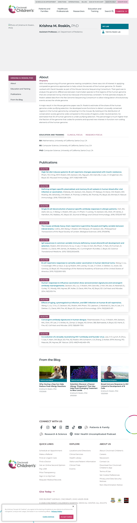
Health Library (75, 458)
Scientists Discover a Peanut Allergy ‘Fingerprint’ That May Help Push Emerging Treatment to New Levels (83, 387)
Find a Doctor (45, 462)
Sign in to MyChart (96, 2)
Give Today (45, 491)
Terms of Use (105, 471)
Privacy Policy (56, 511)
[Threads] (61, 427)
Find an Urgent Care (48, 458)
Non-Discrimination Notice (111, 485)
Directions (62, 2)
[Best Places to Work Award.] (119, 503)
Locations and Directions (80, 451)
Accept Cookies (66, 517)
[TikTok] (73, 427)
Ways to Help (111, 2)
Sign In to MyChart (47, 476)
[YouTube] (80, 427)
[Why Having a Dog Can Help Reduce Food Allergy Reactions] (53, 372)
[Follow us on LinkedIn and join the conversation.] (67, 427)
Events (72, 469)
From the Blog (17, 100)
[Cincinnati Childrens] (22, 464)
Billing (84, 2)
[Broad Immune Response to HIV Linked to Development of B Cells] (115, 372)
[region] (39, 512)
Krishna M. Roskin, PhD (22, 78)
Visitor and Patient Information (82, 462)
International (74, 2)
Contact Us (104, 462)
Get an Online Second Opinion (52, 465)
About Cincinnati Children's (111, 451)
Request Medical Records (50, 480)
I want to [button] (120, 11)
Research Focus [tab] (94, 135)
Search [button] (108, 11)
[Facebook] (41, 427)
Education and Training (20, 89)
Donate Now (122, 2)
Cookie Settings (48, 517)
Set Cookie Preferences (110, 475)
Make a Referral (45, 454)
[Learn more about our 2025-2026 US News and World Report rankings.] (113, 503)
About (13, 83)
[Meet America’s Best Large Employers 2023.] (126, 503)
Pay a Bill (43, 469)
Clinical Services (76, 454)
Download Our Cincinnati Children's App (110, 466)
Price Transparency (47, 472)
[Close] (73, 506)
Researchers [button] (78, 11)
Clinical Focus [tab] (74, 135)
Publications (16, 94)
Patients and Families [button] (44, 10)
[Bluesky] (54, 427)
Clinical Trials (74, 465)
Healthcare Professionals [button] (62, 10)
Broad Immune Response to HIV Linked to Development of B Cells (114, 386)
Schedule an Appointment (46, 2)
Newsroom (104, 458)
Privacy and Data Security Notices (110, 480)
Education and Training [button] (94, 10)
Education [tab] (51, 135)
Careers (103, 454)
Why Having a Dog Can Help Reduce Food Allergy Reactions (52, 385)
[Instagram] (48, 427)
